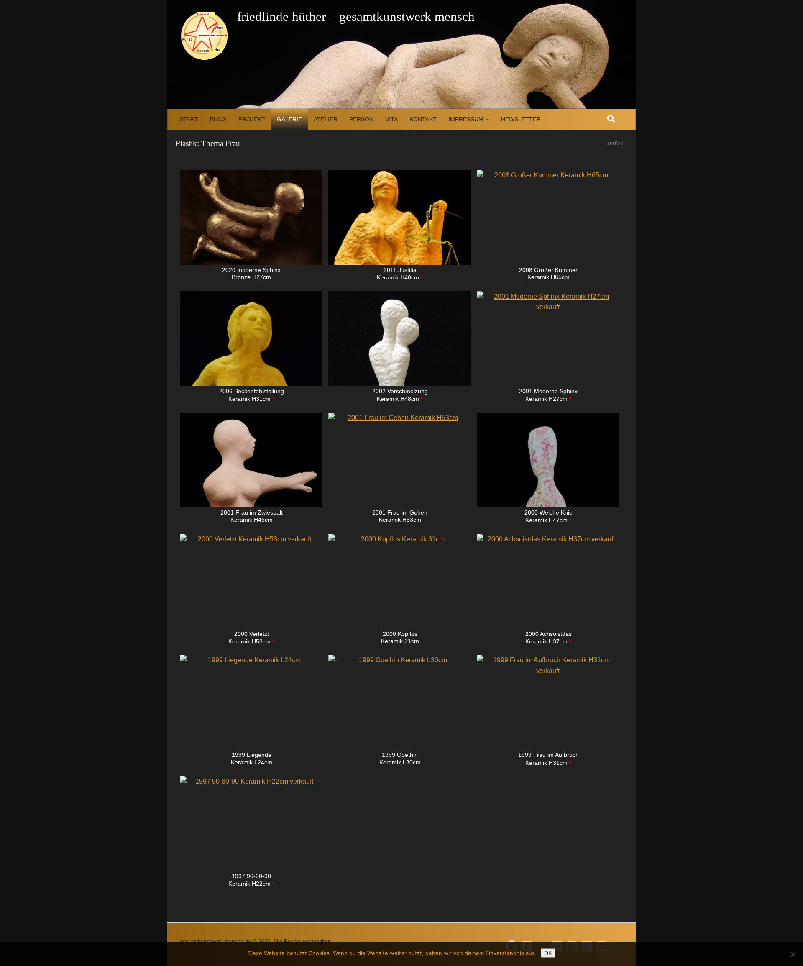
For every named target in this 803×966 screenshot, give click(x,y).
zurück (615, 143)
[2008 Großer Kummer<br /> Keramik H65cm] (548, 217)
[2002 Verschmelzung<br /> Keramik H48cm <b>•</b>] (399, 338)
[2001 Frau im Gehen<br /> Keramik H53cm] (399, 460)
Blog (218, 119)
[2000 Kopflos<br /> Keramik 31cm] (399, 581)
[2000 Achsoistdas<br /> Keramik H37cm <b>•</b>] (548, 581)
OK (548, 953)
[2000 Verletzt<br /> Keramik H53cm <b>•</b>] (251, 581)
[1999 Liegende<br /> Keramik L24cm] (251, 702)
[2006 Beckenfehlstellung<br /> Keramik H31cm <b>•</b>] (251, 338)
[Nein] (792, 954)
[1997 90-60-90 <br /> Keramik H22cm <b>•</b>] (251, 823)
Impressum (465, 119)
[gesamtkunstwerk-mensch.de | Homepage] (204, 35)
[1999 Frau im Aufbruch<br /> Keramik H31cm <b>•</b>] (548, 702)
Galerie (289, 119)
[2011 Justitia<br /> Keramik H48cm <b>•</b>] (399, 217)
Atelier (326, 119)
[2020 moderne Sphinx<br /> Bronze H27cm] (251, 217)
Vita (391, 119)
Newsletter (521, 119)
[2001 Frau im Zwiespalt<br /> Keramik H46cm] (251, 460)
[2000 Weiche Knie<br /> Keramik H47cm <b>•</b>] (548, 460)
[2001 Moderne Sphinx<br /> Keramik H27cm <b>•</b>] (548, 338)
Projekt (251, 119)
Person (361, 119)
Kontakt (423, 119)
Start (188, 119)
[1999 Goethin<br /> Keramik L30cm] (399, 702)
